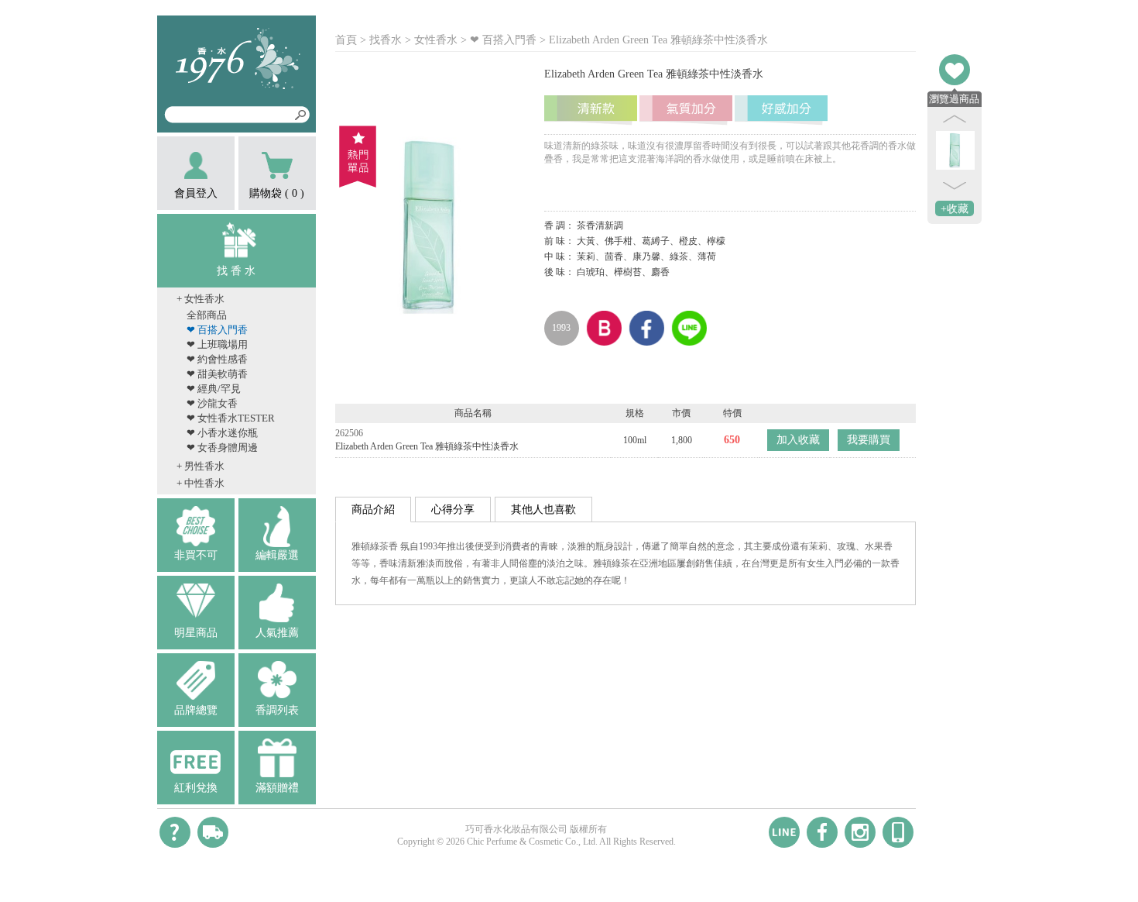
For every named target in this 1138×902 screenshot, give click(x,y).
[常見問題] (174, 832)
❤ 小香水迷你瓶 (222, 433)
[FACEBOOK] (822, 832)
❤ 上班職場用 (217, 344)
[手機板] (898, 832)
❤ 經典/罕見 (214, 388)
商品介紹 (373, 509)
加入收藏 (798, 440)
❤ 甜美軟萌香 (217, 374)
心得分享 (453, 509)
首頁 (346, 40)
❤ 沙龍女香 (212, 403)
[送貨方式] (212, 832)
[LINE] (784, 832)
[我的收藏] (954, 69)
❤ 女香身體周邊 (222, 447)
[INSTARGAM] (860, 832)
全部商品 (207, 315)
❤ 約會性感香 (217, 359)
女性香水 (436, 40)
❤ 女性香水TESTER (231, 418)
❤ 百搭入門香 (217, 330)
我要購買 (868, 440)
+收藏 (954, 209)
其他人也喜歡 (543, 509)
